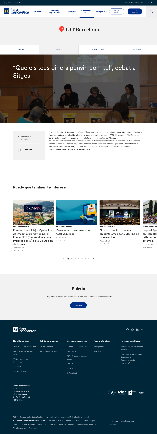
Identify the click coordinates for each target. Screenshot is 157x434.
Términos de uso (20, 428)
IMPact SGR (72, 373)
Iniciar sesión (116, 11)
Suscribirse (78, 305)
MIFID (40, 424)
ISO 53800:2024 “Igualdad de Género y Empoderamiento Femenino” (131, 358)
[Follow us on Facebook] (127, 330)
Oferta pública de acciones (24, 424)
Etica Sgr (70, 368)
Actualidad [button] (72, 12)
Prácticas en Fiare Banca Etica (23, 352)
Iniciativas (20, 50)
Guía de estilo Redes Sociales (32, 417)
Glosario (97, 351)
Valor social (71, 351)
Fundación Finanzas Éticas (77, 347)
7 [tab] (88, 258)
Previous (63, 258)
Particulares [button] (38, 12)
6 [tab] (85, 258)
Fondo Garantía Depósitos (55, 424)
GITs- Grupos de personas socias (77, 357)
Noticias (59, 50)
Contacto (139, 3)
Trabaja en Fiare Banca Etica (24, 347)
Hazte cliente (135, 11)
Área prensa (99, 347)
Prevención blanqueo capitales (60, 421)
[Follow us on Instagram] (132, 330)
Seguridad (33, 428)
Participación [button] (100, 12)
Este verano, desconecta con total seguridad (73, 232)
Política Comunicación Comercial (82, 424)
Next (94, 259)
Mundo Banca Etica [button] (86, 12)
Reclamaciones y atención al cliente (29, 420)
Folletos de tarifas (47, 347)
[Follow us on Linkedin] (137, 330)
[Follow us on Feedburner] (142, 330)
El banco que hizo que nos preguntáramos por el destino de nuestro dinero (119, 234)
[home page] (16, 11)
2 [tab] (71, 258)
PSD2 (15, 417)
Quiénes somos (98, 50)
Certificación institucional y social (75, 417)
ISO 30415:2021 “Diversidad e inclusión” (132, 348)
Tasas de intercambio (48, 351)
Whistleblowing (52, 417)
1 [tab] (68, 258)
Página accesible (11, 3)
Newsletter (129, 3)
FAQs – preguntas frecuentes (20, 360)
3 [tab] (75, 258)
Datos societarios (20, 371)
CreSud (70, 363)
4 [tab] (78, 258)
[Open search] (151, 11)
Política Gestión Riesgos (85, 421)
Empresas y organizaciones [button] (54, 12)
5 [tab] (82, 258)
